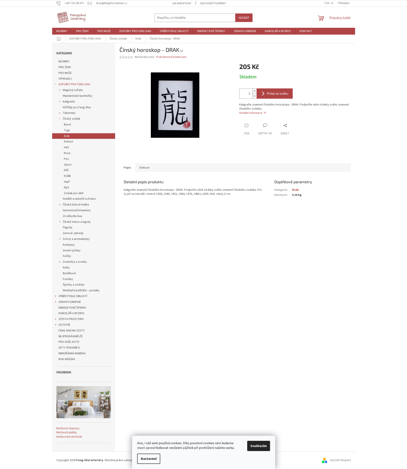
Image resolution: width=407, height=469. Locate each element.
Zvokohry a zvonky (75, 262)
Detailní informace (250, 113)
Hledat (244, 17)
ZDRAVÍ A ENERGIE (70, 302)
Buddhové (69, 273)
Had (66, 147)
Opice (68, 165)
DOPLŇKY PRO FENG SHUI (74, 84)
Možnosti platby (66, 433)
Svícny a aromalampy (76, 239)
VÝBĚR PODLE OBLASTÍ (73, 296)
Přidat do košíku (277, 93)
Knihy (66, 267)
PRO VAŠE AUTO (69, 342)
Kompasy (69, 245)
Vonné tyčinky (72, 250)
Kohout (68, 141)
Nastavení (149, 458)
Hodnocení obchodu (69, 437)
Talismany (69, 113)
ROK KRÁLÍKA (67, 359)
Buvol (67, 124)
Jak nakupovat (181, 3)
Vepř (67, 182)
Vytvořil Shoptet (340, 460)
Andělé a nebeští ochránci (79, 199)
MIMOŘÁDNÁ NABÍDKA (72, 353)
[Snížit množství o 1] (254, 96)
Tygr (67, 130)
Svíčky (67, 256)
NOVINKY (64, 61)
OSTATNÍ (64, 325)
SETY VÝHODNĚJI (69, 348)
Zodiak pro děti (74, 193)
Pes (66, 159)
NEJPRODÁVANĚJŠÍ (70, 336)
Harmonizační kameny (77, 210)
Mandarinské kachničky (77, 96)
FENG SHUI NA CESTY (72, 330)
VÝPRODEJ (65, 79)
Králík (67, 176)
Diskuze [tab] (145, 168)
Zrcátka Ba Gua (72, 216)
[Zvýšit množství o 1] (254, 91)
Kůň (66, 170)
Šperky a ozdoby (74, 285)
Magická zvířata (73, 90)
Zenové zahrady (73, 233)
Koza (67, 153)
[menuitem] (62, 31)
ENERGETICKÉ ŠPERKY (72, 308)
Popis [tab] (127, 168)
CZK (327, 3)
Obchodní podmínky (213, 3)
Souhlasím (258, 446)
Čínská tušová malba (76, 204)
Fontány (68, 279)
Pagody (67, 227)
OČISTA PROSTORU (71, 319)
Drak (67, 136)
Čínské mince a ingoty (77, 222)
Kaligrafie (69, 102)
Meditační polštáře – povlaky (81, 290)
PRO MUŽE (65, 73)
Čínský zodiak (71, 119)
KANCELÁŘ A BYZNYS (71, 313)
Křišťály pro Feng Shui (77, 107)
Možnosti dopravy (67, 428)
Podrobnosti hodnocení (171, 57)
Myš (66, 187)
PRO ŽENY (65, 67)
